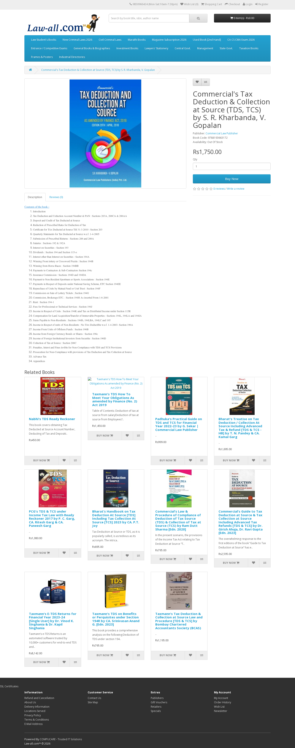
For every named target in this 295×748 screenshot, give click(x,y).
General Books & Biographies (92, 48)
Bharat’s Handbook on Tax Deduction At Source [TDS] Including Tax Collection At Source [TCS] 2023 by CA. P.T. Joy (115, 518)
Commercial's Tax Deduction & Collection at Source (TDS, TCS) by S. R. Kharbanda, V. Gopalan (98, 70)
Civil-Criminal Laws (110, 39)
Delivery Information (36, 706)
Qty (195, 159)
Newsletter (220, 711)
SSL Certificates (9, 686)
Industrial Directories (72, 57)
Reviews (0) (56, 197)
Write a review (235, 189)
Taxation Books (248, 48)
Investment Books (127, 48)
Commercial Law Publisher (222, 133)
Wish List (219, 706)
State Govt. (226, 48)
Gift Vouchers (159, 702)
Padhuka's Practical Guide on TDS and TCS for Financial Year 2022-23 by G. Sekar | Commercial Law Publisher (178, 424)
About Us (30, 702)
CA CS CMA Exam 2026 (241, 39)
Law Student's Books (43, 39)
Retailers (156, 706)
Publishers (157, 698)
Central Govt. (183, 48)
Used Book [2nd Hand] (207, 39)
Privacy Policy (32, 715)
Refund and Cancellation (39, 698)
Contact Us (94, 698)
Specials (156, 711)
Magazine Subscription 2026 (169, 39)
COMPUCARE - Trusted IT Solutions (61, 739)
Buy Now (231, 178)
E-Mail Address (33, 724)
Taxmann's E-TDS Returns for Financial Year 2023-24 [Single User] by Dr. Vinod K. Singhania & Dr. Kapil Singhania (52, 620)
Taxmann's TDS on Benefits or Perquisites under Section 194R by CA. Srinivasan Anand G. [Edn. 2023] (116, 619)
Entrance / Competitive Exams (49, 48)
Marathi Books (137, 39)
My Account (221, 698)
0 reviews (219, 189)
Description (35, 197)
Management (205, 48)
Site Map (93, 702)
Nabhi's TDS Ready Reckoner (52, 419)
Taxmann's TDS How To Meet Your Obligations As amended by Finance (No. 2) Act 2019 (114, 399)
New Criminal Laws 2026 (77, 39)
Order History (222, 702)
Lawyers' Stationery (156, 48)
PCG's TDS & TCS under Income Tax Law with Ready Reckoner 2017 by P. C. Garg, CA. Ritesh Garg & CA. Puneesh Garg (52, 518)
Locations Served (34, 711)
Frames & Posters (42, 57)
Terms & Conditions (36, 719)
